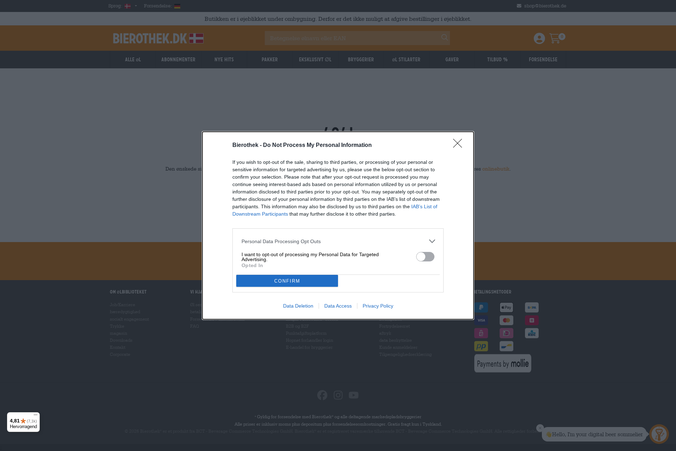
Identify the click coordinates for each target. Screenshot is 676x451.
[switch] (425, 256)
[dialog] (338, 225)
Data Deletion (298, 306)
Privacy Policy (378, 306)
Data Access (338, 306)
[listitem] (338, 241)
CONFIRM (287, 281)
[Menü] (35, 416)
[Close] (460, 145)
